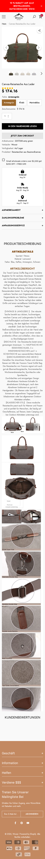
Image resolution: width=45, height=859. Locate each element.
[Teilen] (39, 30)
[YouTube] (28, 823)
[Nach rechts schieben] (38, 47)
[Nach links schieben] (6, 47)
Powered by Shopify (28, 834)
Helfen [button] (6, 773)
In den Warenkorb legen (22, 126)
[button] (34, 17)
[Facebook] (15, 823)
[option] (22, 47)
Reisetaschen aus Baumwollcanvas (26, 152)
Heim (4, 23)
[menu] (4, 17)
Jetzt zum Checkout (22, 135)
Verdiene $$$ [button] (11, 782)
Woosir (14, 144)
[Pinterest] (21, 823)
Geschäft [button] (8, 753)
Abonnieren (32, 814)
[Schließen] (41, 6)
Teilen (39, 30)
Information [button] (10, 763)
